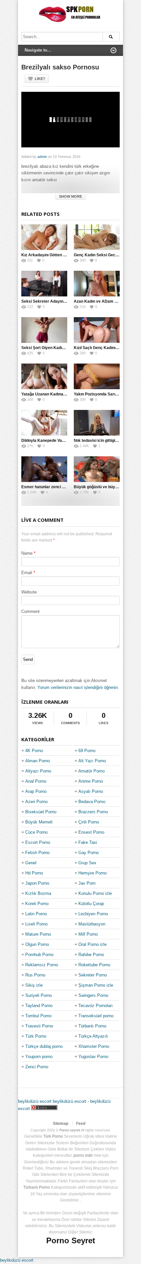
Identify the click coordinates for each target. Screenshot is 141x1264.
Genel (30, 862)
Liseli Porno (36, 924)
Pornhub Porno (39, 954)
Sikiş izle (34, 985)
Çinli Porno (88, 822)
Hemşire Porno (92, 873)
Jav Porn (86, 883)
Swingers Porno (93, 995)
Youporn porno (38, 1056)
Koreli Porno (37, 903)
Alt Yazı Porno (92, 760)
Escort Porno (37, 842)
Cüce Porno (36, 832)
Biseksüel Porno (40, 811)
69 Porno (86, 750)
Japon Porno (37, 883)
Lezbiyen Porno (93, 913)
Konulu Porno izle (95, 893)
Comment (30, 611)
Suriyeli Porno (38, 995)
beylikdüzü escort (34, 1101)
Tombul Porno (38, 1015)
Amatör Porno (91, 771)
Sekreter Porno (92, 975)
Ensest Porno (91, 832)
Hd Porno (34, 873)
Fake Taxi (87, 842)
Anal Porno (35, 781)
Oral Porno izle (92, 944)
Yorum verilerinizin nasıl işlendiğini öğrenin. (78, 687)
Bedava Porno (91, 801)
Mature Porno (38, 934)
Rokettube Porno (94, 964)
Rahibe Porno (91, 954)
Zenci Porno (36, 1066)
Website (29, 592)
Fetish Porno (37, 852)
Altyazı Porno (38, 771)
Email (26, 572)
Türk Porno (35, 1036)
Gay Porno (88, 852)
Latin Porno (36, 913)
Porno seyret (69, 1130)
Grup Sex (87, 862)
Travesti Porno (39, 1026)
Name (26, 553)
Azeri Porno (36, 801)
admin (42, 157)
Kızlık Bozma (38, 893)
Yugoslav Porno (93, 1056)
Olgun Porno (37, 944)
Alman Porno (37, 760)
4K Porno (34, 750)
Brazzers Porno (93, 811)
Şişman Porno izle (95, 985)
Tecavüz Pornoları (95, 1005)
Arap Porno (36, 791)
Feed (80, 1123)
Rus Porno (35, 975)
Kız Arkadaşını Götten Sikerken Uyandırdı (60, 255)
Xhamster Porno (93, 1046)
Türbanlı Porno (92, 1026)
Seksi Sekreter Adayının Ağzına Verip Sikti (60, 301)
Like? (40, 79)
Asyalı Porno (90, 791)
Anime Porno (90, 781)
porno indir (83, 1155)
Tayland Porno (38, 1005)
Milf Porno (88, 934)
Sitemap (60, 1123)
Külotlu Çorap (91, 903)
